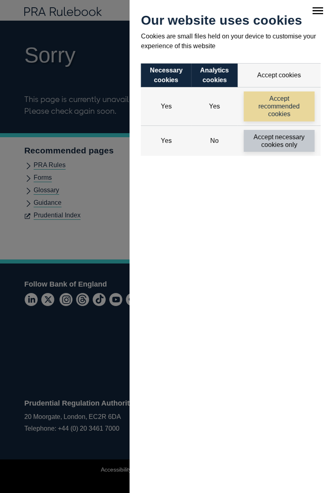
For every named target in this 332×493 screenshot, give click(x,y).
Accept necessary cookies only (279, 141)
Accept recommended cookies (279, 106)
